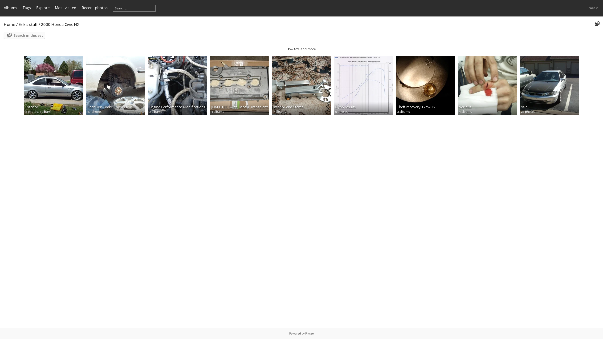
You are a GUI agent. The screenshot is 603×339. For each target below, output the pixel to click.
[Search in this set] (597, 24)
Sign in (594, 8)
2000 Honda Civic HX (60, 24)
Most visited (65, 7)
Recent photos (95, 7)
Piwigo (309, 333)
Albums (10, 7)
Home (9, 24)
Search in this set (28, 35)
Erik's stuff (28, 24)
